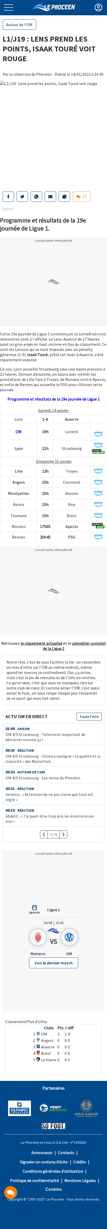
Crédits (79, 1161)
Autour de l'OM (19, 24)
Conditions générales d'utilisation (53, 1171)
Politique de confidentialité (34, 1180)
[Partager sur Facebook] (8, 196)
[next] (63, 834)
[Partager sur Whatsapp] (36, 196)
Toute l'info (89, 716)
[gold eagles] (86, 1109)
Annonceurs (41, 1152)
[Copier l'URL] (64, 196)
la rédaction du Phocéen (30, 74)
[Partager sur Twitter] (22, 196)
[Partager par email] (50, 196)
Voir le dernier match (54, 962)
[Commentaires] (10, 1192)
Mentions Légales (80, 1180)
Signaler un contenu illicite (44, 1161)
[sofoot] (53, 1126)
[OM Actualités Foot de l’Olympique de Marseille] (53, 7)
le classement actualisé (41, 643)
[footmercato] (52, 1108)
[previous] (44, 834)
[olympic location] (19, 1109)
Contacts (66, 1152)
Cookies (53, 1189)
